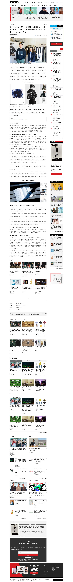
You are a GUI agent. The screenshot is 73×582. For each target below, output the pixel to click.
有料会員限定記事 (39, 2)
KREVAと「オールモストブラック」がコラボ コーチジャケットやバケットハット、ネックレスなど (15, 348)
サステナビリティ (37, 5)
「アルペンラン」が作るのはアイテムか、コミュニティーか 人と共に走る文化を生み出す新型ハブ (56, 204)
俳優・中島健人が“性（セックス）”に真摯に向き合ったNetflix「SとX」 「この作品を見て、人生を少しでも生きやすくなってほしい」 (43, 17)
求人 (52, 5)
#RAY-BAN (11, 455)
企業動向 (40, 291)
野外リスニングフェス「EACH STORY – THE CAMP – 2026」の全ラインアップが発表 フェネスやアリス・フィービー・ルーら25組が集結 (27, 372)
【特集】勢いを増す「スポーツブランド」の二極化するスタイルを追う (16, 16)
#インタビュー (18, 305)
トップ (44, 565)
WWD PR (59, 231)
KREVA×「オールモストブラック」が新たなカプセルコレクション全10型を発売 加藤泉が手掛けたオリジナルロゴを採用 (15, 331)
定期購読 (52, 2)
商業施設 (23, 334)
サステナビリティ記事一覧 (42, 518)
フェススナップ (12, 374)
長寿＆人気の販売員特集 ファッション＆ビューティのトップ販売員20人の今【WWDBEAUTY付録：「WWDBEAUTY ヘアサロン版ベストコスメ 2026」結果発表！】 (31, 527)
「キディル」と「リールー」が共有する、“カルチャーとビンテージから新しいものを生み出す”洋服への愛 (40, 388)
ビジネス (21, 5)
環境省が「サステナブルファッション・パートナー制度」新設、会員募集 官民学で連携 (39, 511)
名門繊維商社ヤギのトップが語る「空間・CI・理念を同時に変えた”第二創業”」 (56, 215)
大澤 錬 (36, 292)
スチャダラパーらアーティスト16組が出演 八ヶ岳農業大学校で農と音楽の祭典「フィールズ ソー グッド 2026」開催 (57, 131)
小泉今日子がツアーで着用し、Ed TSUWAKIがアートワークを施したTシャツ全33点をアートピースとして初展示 (57, 99)
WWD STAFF (11, 275)
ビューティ (17, 5)
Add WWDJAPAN (38, 35)
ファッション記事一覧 (23, 478)
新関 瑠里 (35, 473)
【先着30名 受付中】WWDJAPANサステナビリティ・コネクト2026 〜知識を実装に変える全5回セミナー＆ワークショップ (30, 17)
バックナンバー (46, 2)
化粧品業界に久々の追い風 (34, 448)
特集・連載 (43, 5)
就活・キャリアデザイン (28, 5)
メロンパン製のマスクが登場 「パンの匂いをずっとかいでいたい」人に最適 (36, 314)
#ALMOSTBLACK (19, 307)
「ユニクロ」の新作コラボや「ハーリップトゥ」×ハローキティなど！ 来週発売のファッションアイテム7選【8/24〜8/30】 (40, 372)
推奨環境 (53, 568)
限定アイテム (13, 428)
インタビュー (12, 34)
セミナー (57, 2)
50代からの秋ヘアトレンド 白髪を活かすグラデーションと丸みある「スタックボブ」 (56, 16)
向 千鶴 (30, 497)
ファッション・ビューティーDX (15, 495)
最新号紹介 (56, 5)
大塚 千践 (12, 37)
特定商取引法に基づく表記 (55, 567)
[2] (43, 199)
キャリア (44, 574)
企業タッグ (15, 34)
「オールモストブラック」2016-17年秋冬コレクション (19, 119)
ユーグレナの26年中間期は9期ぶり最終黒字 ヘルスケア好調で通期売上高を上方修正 (20, 511)
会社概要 (53, 570)
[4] (43, 100)
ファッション (12, 5)
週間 (60, 51)
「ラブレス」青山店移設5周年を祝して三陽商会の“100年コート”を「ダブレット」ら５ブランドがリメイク (27, 348)
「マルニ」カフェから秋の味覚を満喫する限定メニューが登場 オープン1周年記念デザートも (27, 388)
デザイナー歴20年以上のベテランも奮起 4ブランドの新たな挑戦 (40, 348)
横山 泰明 (11, 496)
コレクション (48, 5)
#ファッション (18, 303)
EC (38, 291)
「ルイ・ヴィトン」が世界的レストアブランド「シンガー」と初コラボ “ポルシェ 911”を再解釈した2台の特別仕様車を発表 (57, 108)
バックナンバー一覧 (59, 177)
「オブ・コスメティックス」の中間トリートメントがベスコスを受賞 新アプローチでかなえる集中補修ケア (58, 252)
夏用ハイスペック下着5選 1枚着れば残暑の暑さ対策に (57, 123)
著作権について (54, 569)
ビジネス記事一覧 (23, 518)
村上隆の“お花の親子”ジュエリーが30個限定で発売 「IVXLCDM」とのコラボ (27, 287)
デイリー (53, 51)
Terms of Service (22, 560)
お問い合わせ (54, 571)
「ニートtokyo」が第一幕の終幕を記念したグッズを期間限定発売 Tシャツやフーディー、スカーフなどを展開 (15, 388)
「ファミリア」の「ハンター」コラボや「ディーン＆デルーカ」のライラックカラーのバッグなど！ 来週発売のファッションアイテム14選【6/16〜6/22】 (40, 331)
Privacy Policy (36, 559)
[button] (62, 5)
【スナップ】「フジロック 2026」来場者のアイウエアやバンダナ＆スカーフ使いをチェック (15, 371)
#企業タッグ (23, 305)
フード (23, 428)
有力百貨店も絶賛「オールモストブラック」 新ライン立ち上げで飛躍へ (40, 270)
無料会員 (53, 25)
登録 (56, 43)
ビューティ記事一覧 (43, 478)
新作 (13, 291)
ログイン (62, 2)
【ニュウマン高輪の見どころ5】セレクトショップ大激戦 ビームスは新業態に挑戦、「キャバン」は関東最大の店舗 (27, 331)
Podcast (35, 495)
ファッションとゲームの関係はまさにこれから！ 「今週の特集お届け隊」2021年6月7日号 (19, 314)
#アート (23, 303)
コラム (35, 460)
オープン (36, 291)
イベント (16, 464)
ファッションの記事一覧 (42, 432)
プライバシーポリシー (28, 557)
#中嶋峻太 (17, 309)
